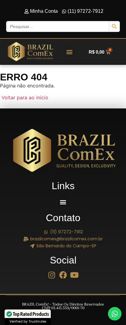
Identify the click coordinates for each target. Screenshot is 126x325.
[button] (70, 52)
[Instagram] (52, 275)
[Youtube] (74, 275)
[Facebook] (63, 275)
